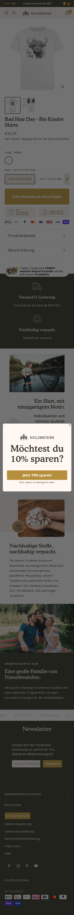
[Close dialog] (69, 425)
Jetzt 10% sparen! (37, 475)
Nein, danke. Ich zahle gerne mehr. (37, 482)
